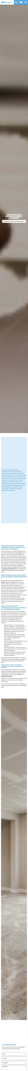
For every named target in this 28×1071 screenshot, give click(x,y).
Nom (14, 1050)
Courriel (14, 1054)
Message (14, 1063)
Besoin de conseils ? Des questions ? (13, 221)
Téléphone (14, 1059)
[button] (25, 2)
